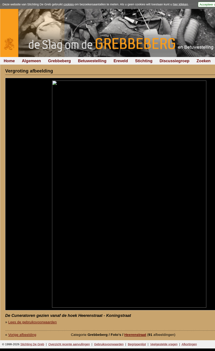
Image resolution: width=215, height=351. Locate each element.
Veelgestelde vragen (164, 344)
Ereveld (121, 61)
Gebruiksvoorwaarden (109, 344)
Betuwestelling (92, 61)
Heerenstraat (135, 335)
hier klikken (180, 4)
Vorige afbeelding (22, 335)
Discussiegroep (174, 61)
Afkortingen (189, 344)
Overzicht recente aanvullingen (69, 344)
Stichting (144, 61)
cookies (68, 4)
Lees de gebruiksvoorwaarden (32, 322)
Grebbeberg (59, 61)
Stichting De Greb (32, 344)
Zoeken (204, 61)
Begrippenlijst (137, 344)
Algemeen (31, 61)
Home (9, 61)
